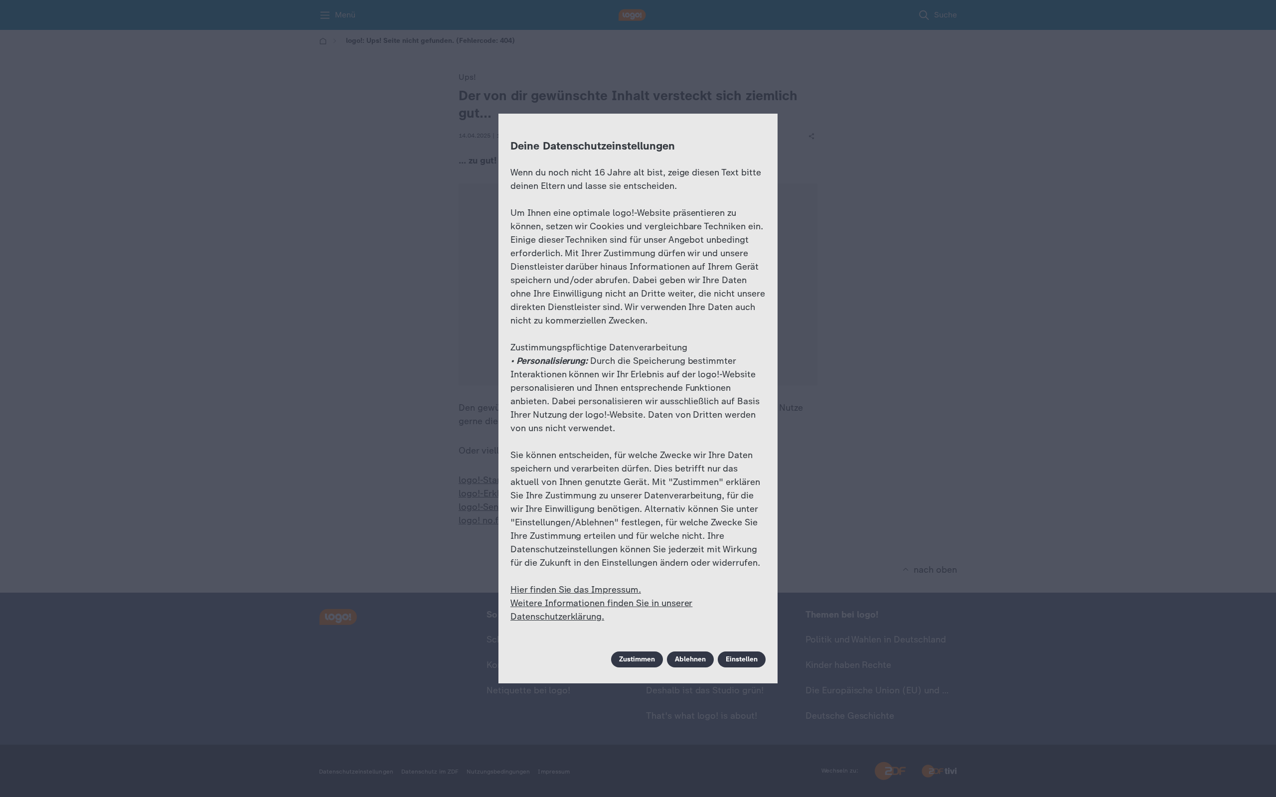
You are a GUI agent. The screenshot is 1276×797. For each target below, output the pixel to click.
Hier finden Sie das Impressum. (575, 589)
